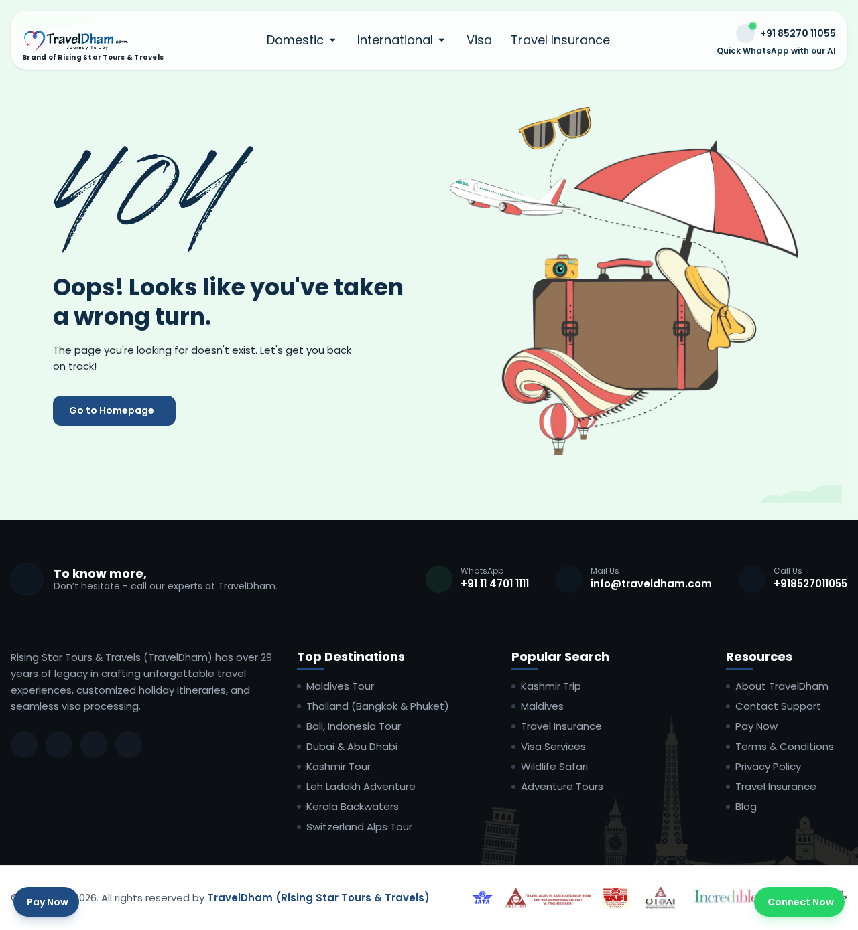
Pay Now (756, 726)
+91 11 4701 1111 (495, 583)
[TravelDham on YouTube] (128, 744)
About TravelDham (782, 686)
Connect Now (801, 902)
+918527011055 (810, 583)
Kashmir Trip (551, 686)
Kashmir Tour (338, 767)
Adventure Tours (562, 787)
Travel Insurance (560, 40)
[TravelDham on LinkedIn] (93, 744)
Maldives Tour (340, 686)
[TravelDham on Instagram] (59, 744)
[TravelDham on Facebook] (24, 744)
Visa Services (553, 747)
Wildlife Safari (554, 767)
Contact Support (778, 706)
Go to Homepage (111, 410)
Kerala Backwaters (352, 807)
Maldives (542, 706)
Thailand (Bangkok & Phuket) (377, 706)
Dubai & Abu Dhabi (351, 747)
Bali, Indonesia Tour (353, 726)
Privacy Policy (768, 767)
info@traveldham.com (651, 583)
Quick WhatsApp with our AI (776, 51)
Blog (746, 807)
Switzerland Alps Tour (359, 827)
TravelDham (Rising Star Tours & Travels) (318, 897)
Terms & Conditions (784, 747)
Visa (479, 40)
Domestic (295, 40)
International (395, 40)
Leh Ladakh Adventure (361, 787)
